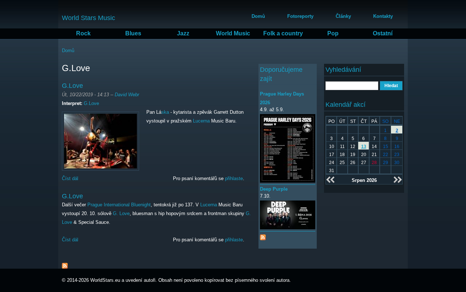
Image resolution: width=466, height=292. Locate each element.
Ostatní (382, 33)
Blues (133, 33)
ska (165, 112)
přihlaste (234, 178)
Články (343, 16)
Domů (258, 16)
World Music (233, 33)
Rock (83, 33)
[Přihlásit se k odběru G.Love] (65, 264)
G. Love (121, 213)
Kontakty (383, 16)
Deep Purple (274, 189)
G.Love (72, 85)
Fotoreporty (300, 16)
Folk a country (283, 33)
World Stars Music (88, 18)
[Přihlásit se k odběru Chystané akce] (263, 235)
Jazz (183, 33)
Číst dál (70, 178)
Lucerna (201, 121)
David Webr (127, 94)
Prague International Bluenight (119, 204)
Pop (333, 33)
